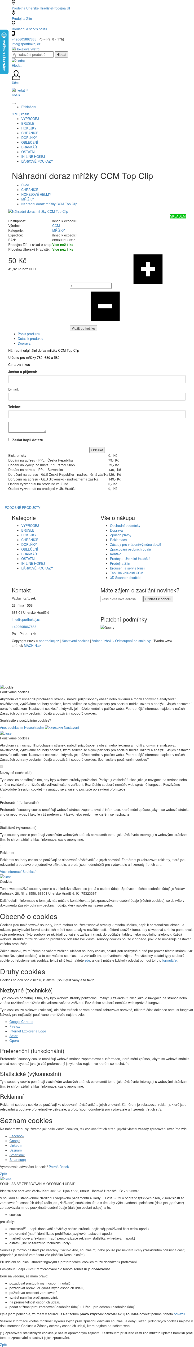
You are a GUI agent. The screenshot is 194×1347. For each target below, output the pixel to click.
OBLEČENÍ (29, 549)
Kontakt (115, 553)
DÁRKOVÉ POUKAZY (37, 568)
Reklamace (118, 539)
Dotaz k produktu (30, 338)
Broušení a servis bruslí (29, 29)
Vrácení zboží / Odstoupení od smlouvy (121, 640)
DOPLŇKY (29, 544)
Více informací (11, 871)
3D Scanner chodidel (125, 577)
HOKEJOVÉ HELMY (36, 194)
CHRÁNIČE (29, 189)
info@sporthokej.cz (26, 43)
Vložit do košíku (83, 328)
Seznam (15, 1150)
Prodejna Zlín (22, 18)
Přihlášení (28, 106)
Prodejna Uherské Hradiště (130, 558)
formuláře (169, 960)
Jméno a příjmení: (22, 371)
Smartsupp (17, 1159)
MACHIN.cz (32, 645)
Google (14, 1140)
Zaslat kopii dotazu (27, 439)
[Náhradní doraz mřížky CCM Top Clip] (38, 211)
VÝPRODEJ (30, 525)
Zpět (3, 1173)
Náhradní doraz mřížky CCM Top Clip (49, 203)
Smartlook (17, 1154)
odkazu (179, 1313)
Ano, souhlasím (11, 727)
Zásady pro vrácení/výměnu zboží (135, 544)
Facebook (16, 1136)
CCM (56, 225)
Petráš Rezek (59, 1166)
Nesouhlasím (34, 727)
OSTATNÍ (28, 558)
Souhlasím (30, 871)
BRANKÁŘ (29, 553)
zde (87, 960)
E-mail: (13, 389)
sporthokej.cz (49, 640)
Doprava (24, 343)
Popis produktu (29, 333)
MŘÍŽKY (27, 199)
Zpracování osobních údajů (130, 549)
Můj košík (20, 113)
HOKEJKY (28, 535)
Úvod (25, 184)
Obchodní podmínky (125, 525)
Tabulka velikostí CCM (126, 572)
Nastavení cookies (75, 640)
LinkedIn (15, 1145)
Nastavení (71, 727)
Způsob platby (120, 535)
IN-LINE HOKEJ (33, 563)
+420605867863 (24, 39)
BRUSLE (27, 530)
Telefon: (15, 406)
